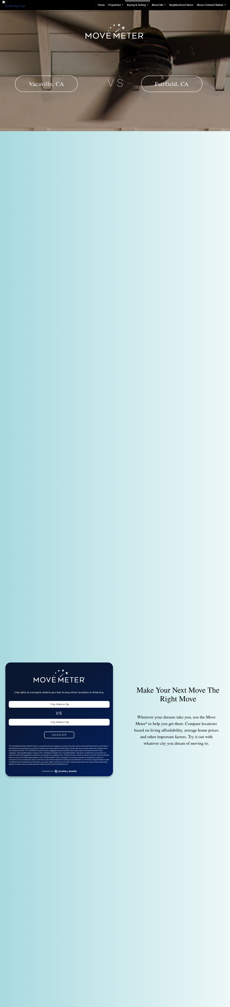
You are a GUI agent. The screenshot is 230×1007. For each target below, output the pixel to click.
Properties (116, 6)
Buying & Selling (138, 6)
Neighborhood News (181, 5)
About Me (159, 6)
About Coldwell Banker (212, 6)
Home (101, 5)
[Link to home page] (16, 5)
